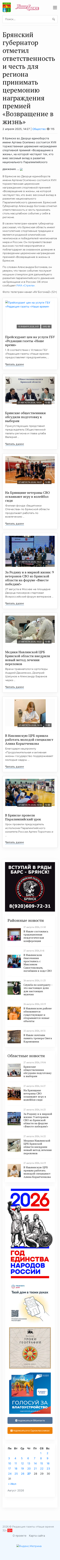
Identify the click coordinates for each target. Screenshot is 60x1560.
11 (15, 1463)
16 (48, 1463)
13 (28, 1463)
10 (9, 1463)
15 (41, 1463)
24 (10, 1473)
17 (9, 1468)
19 (22, 1468)
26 (22, 1473)
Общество (39, 129)
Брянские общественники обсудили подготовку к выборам (25, 417)
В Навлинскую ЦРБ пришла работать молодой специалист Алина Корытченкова (29, 739)
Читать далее (14, 364)
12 (22, 1463)
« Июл (12, 1483)
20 (29, 1468)
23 (48, 1468)
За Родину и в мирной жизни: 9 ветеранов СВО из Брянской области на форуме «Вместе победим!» (29, 578)
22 (42, 1468)
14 (35, 1463)
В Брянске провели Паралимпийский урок (23, 817)
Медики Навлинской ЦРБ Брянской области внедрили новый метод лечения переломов (27, 658)
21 (35, 1468)
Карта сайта (37, 1535)
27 (29, 1473)
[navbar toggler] (55, 7)
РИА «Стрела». (25, 285)
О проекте (19, 1535)
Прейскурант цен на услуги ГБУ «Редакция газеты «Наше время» (30, 341)
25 (16, 1473)
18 (15, 1468)
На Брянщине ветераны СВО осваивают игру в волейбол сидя (27, 496)
